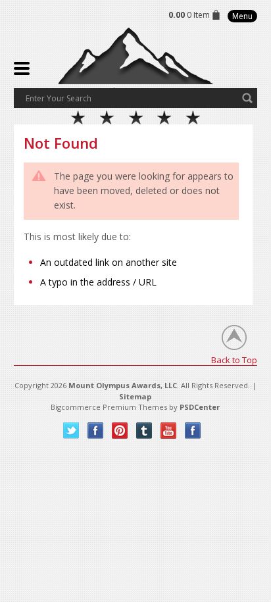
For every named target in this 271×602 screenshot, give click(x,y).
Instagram (193, 430)
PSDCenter (200, 407)
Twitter (71, 430)
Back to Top (234, 359)
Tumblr (144, 430)
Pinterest (120, 430)
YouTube (168, 430)
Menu (242, 16)
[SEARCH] (247, 98)
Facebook (95, 430)
